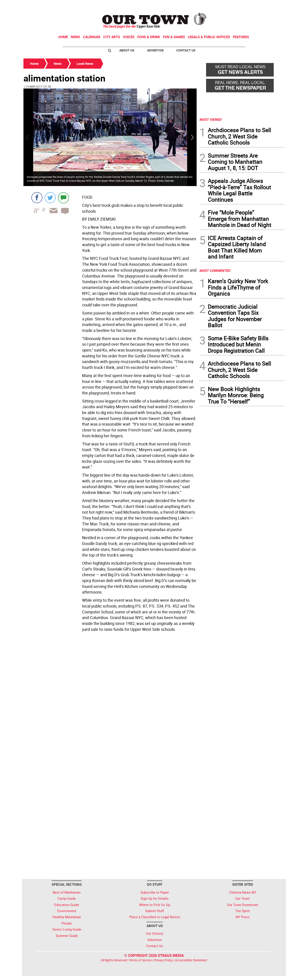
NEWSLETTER (248, 5)
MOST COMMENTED (214, 270)
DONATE (274, 5)
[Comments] (63, 197)
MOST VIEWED (210, 119)
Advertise (155, 50)
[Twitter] (50, 197)
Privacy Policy (163, 960)
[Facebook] (36, 197)
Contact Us (185, 50)
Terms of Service (140, 960)
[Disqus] (110, 695)
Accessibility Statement (191, 960)
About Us (126, 50)
